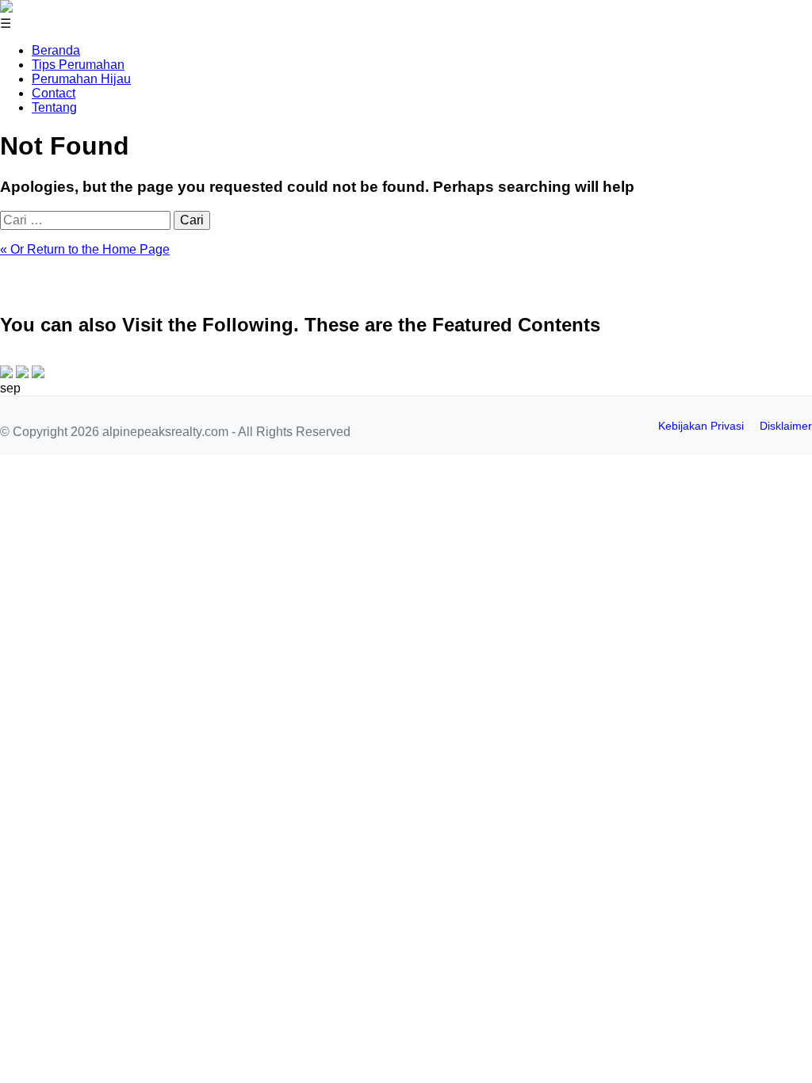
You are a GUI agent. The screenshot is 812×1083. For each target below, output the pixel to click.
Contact (53, 93)
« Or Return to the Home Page (85, 249)
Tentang (54, 107)
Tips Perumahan (78, 64)
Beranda (56, 50)
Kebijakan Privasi (701, 425)
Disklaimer (786, 425)
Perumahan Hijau (81, 79)
